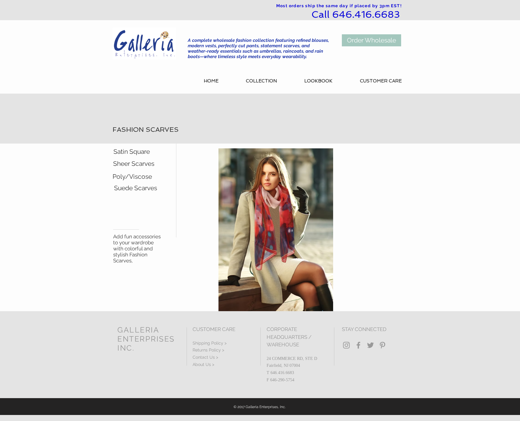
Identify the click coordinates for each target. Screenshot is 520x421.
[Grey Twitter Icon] (370, 345)
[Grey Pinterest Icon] (382, 345)
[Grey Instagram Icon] (346, 345)
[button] (270, 81)
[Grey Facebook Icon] (358, 345)
